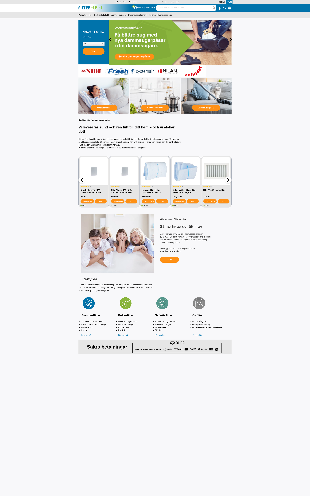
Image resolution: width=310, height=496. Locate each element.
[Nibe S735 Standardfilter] (216, 171)
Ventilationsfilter (104, 108)
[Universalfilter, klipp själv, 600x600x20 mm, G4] (185, 171)
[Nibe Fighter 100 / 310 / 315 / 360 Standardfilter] (124, 171)
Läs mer (169, 260)
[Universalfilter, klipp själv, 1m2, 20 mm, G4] (155, 171)
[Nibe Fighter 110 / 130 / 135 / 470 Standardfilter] (93, 171)
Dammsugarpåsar (206, 108)
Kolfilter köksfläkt (155, 108)
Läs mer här (86, 335)
